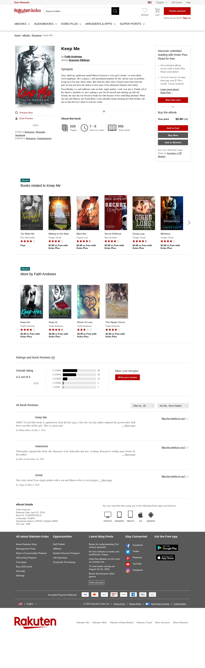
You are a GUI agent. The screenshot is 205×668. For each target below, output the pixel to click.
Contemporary (44, 138)
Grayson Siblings (79, 60)
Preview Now (26, 112)
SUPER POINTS (131, 23)
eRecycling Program (26, 557)
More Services (162, 622)
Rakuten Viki (83, 622)
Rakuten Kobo (27, 10)
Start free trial (173, 100)
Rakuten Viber (99, 622)
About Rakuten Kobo (26, 544)
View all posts (96, 582)
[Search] (115, 11)
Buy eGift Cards (24, 566)
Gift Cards (177, 2)
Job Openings (60, 557)
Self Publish (59, 544)
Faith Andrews (73, 56)
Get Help (20, 571)
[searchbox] (81, 11)
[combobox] (143, 405)
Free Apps (21, 562)
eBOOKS (21, 23)
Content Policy (180, 604)
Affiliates (57, 548)
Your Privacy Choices (160, 604)
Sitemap (20, 575)
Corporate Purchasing (64, 562)
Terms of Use (119, 604)
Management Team (26, 548)
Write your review (127, 377)
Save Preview (26, 118)
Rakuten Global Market (121, 622)
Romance (29, 132)
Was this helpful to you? (174, 418)
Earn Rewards (21, 2)
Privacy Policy (135, 604)
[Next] (189, 222)
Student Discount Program (66, 553)
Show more (128, 425)
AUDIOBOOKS (44, 23)
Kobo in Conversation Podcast (31, 553)
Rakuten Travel (144, 622)
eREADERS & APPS (99, 23)
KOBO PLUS (70, 23)
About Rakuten (180, 622)
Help (188, 2)
